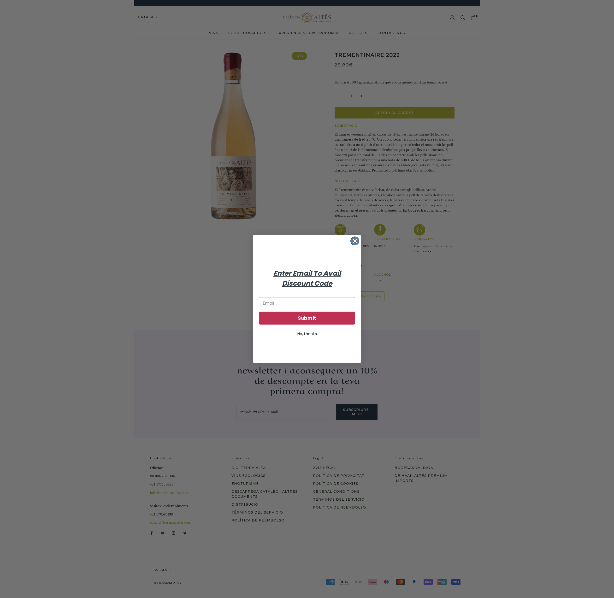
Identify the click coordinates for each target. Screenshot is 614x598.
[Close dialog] (355, 241)
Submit (307, 318)
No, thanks (307, 334)
